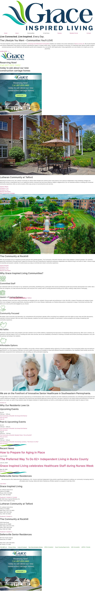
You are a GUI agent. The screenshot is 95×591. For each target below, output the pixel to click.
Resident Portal (74, 33)
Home (5, 33)
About (17, 33)
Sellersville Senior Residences (17, 298)
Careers (60, 33)
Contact (89, 33)
